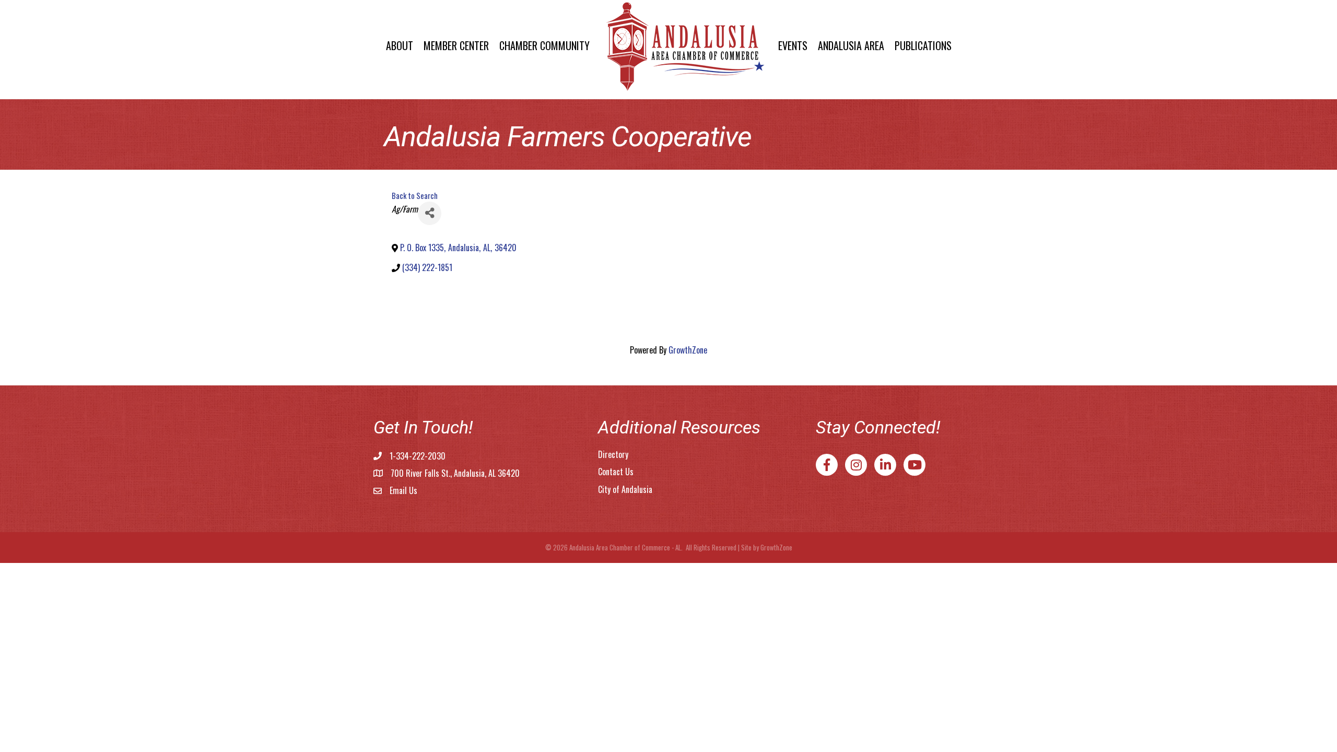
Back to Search (415, 195)
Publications (923, 45)
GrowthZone (687, 350)
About (399, 45)
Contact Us (616, 471)
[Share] (429, 213)
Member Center (456, 45)
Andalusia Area (851, 45)
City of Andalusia (625, 489)
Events (792, 45)
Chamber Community (544, 45)
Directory (613, 454)
